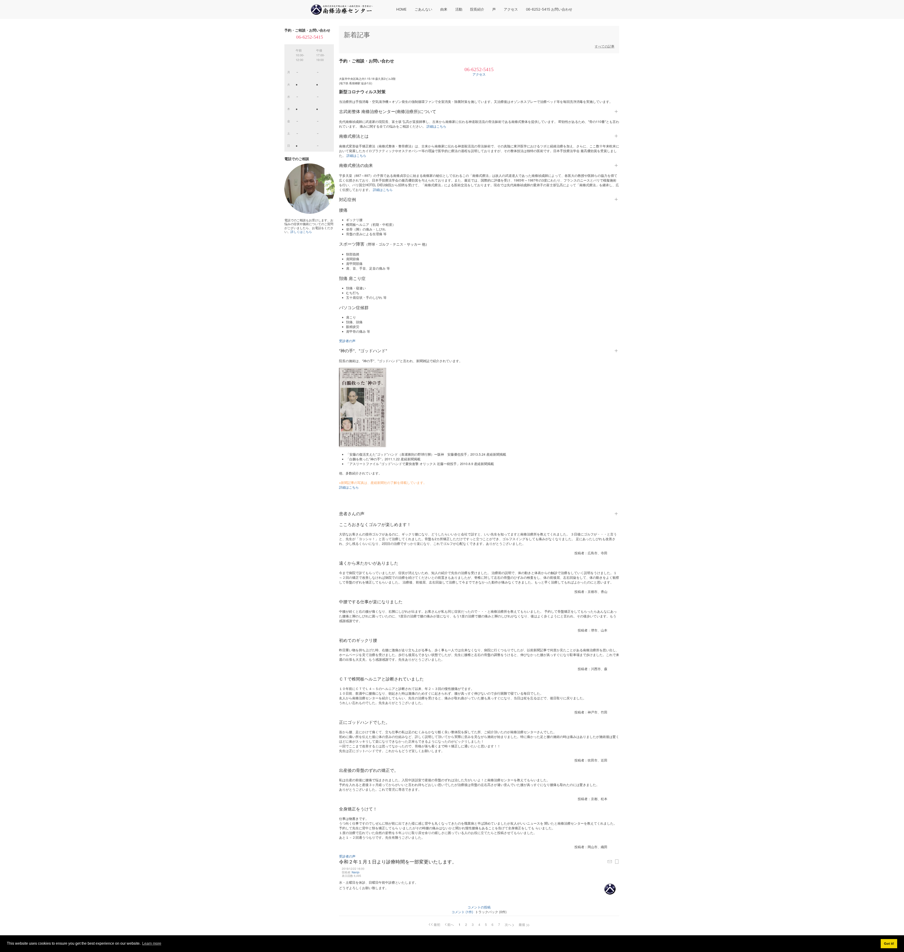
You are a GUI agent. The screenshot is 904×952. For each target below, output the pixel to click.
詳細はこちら (436, 126)
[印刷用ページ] (616, 861)
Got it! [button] (889, 943)
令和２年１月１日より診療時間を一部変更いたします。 (398, 861)
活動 (458, 9)
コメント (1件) (462, 911)
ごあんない (423, 9)
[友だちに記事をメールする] (609, 861)
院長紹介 (477, 9)
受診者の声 (347, 340)
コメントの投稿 (479, 907)
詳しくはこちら (301, 231)
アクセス (511, 9)
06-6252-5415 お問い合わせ (549, 9)
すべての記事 (604, 46)
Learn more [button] (151, 943)
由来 (443, 9)
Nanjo (355, 872)
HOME (401, 9)
